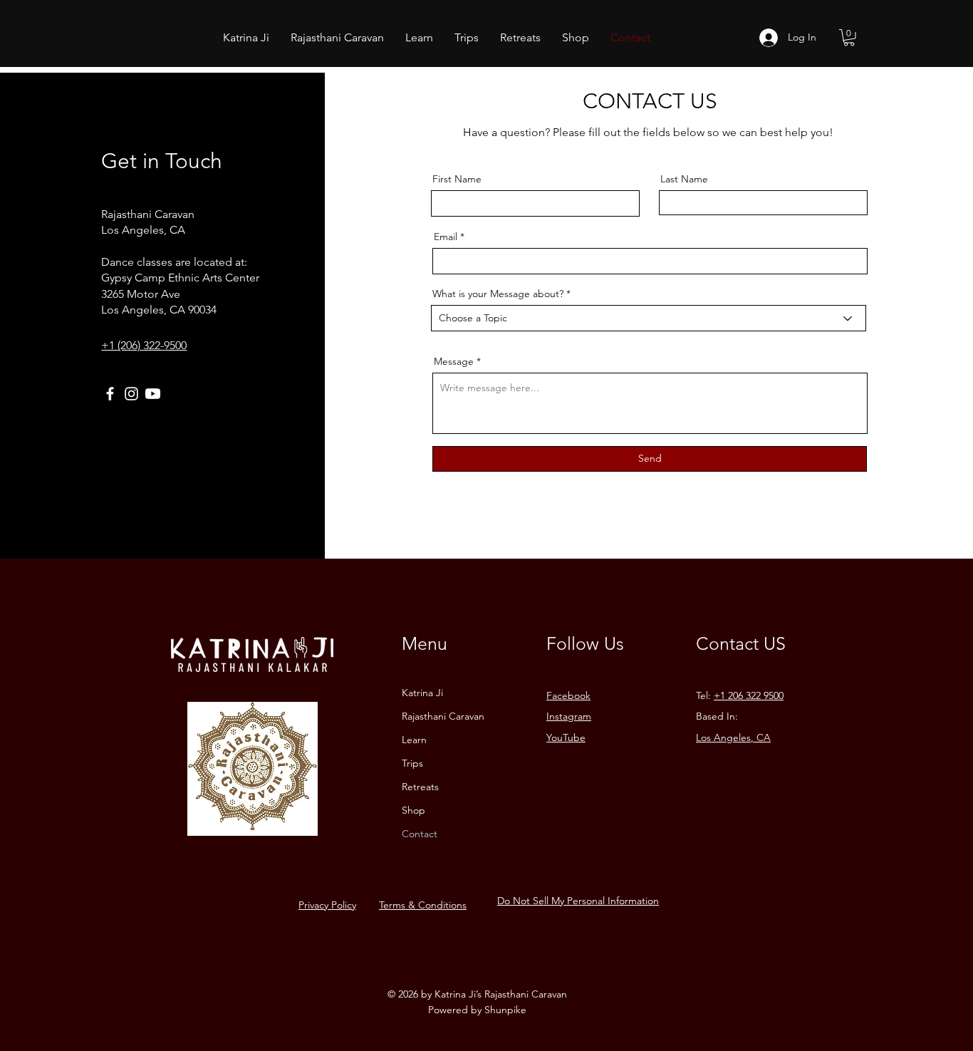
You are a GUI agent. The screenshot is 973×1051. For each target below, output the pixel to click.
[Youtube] (153, 394)
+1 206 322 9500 (749, 695)
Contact (419, 833)
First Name (457, 179)
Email (445, 237)
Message (454, 361)
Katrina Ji (422, 692)
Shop (413, 810)
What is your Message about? (497, 294)
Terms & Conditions (423, 905)
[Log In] (768, 37)
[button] (849, 37)
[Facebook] (110, 394)
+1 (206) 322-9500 (144, 345)
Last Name (684, 179)
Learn (414, 739)
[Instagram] (131, 394)
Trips (412, 763)
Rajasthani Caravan (443, 716)
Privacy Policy (327, 905)
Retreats (420, 786)
